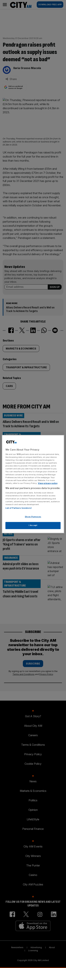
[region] (33, 484)
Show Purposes (33, 516)
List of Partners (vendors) (18, 508)
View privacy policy (48, 483)
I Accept (33, 525)
